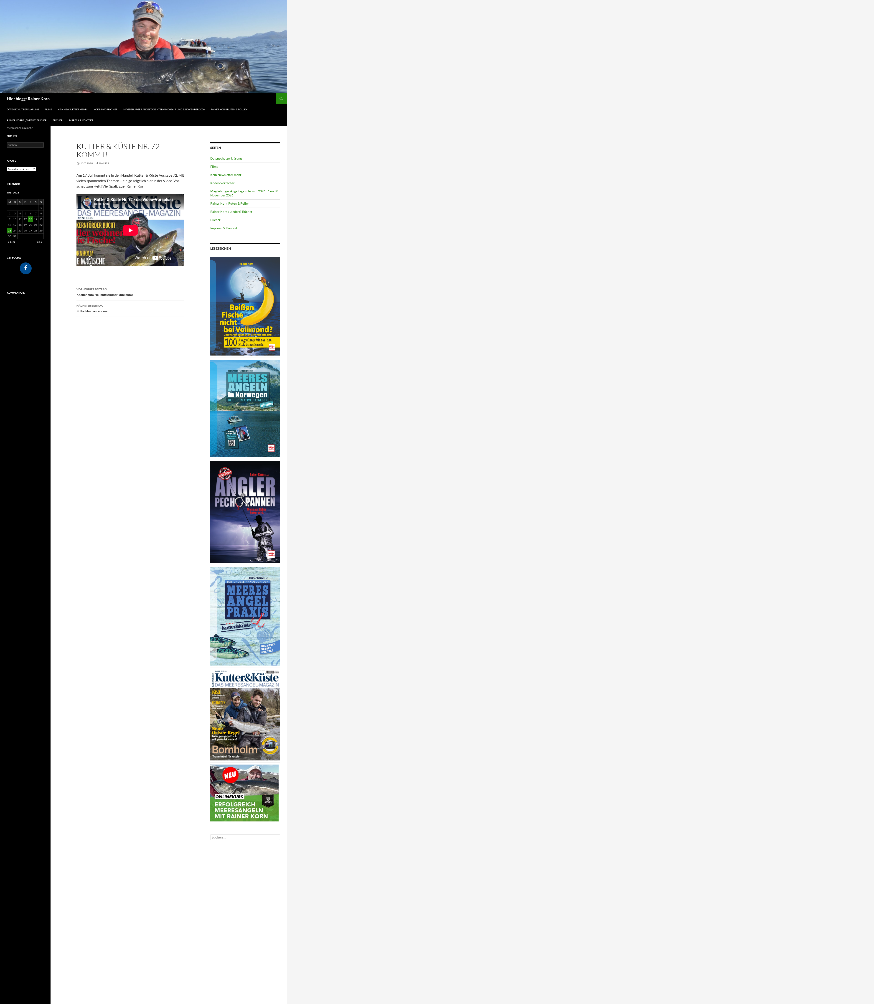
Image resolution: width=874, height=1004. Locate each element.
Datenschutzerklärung (23, 109)
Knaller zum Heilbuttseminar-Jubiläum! (104, 292)
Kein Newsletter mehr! (73, 109)
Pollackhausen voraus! (92, 308)
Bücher (58, 120)
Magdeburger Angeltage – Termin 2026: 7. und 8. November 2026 (164, 109)
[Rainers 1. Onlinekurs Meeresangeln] (244, 792)
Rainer (104, 163)
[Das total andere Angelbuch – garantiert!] (245, 512)
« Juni (11, 242)
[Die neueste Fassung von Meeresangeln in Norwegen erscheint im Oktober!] (245, 408)
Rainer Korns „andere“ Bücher (27, 120)
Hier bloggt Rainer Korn (28, 98)
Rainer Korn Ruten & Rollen (229, 109)
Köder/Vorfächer (105, 109)
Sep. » (39, 242)
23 (9, 230)
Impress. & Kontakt (81, 120)
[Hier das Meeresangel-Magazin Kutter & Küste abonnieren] (245, 715)
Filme (48, 109)
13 (30, 219)
